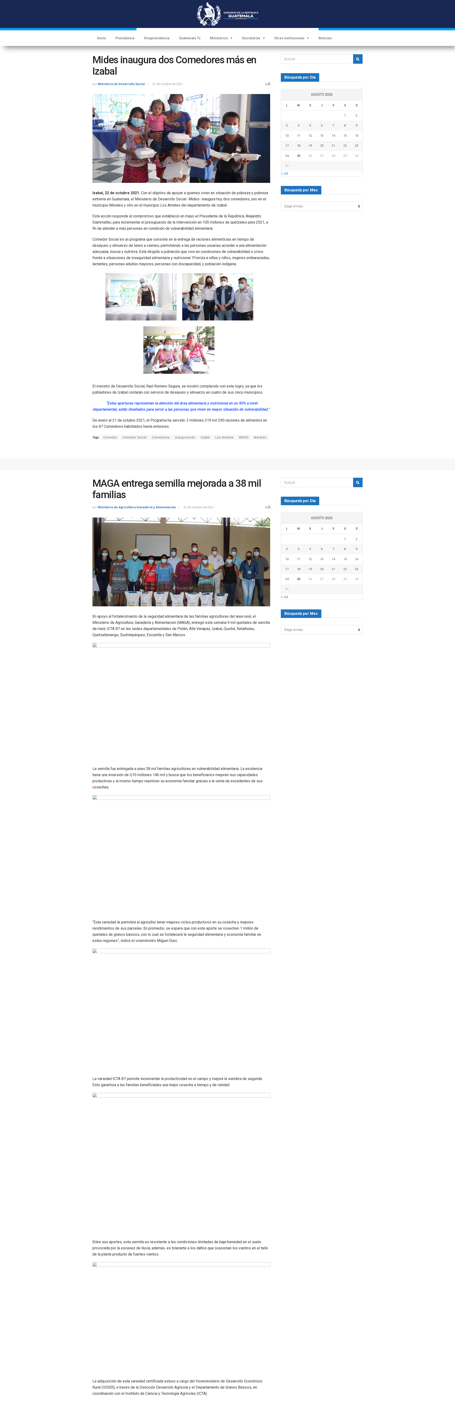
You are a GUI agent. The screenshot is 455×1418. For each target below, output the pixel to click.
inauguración (185, 437)
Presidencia (124, 38)
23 (356, 145)
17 (287, 145)
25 (298, 156)
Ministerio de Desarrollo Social (121, 84)
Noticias (325, 38)
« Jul (284, 173)
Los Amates (224, 437)
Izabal (205, 437)
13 (321, 135)
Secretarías (251, 38)
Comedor (110, 437)
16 (356, 135)
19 (310, 145)
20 (321, 145)
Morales (260, 437)
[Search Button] (358, 59)
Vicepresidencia (156, 38)
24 (287, 156)
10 (287, 135)
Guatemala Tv (189, 38)
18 (298, 145)
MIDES (244, 437)
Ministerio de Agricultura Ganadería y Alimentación (137, 507)
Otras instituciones (289, 38)
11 (298, 135)
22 (345, 145)
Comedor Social (135, 437)
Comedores (161, 437)
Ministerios (219, 38)
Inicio (101, 38)
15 (345, 135)
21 (333, 145)
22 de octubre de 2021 (167, 84)
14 (333, 135)
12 (310, 135)
